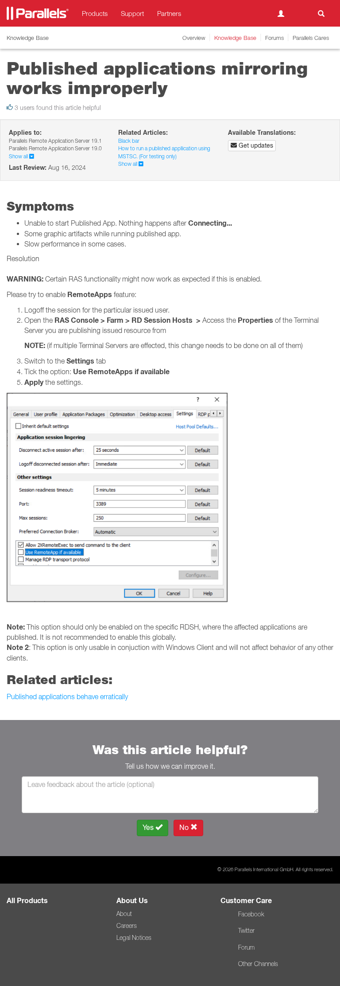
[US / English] (301, 13)
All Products (27, 900)
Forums (274, 37)
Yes (149, 827)
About (124, 913)
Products (95, 13)
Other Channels (258, 963)
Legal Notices (133, 937)
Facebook (251, 914)
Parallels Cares (311, 37)
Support (132, 13)
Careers (126, 925)
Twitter (246, 930)
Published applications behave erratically (67, 696)
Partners (169, 13)
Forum (246, 947)
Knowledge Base (235, 37)
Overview (193, 37)
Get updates (255, 145)
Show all (19, 156)
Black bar (128, 140)
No (184, 827)
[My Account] (281, 13)
